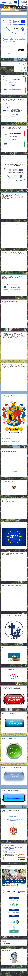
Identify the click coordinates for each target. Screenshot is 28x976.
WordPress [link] (16, 973)
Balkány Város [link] (15, 44)
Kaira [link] (17, 972)
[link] (2, 6)
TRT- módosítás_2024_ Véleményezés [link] (10, 441)
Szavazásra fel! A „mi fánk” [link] (6, 63)
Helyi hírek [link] (9, 53)
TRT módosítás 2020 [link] (6, 437)
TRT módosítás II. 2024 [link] (7, 440)
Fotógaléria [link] (14, 185)
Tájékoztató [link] (14, 471)
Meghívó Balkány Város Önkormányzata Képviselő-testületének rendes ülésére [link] (21, 66)
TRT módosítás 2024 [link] (6, 438)
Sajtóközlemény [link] (6, 47)
